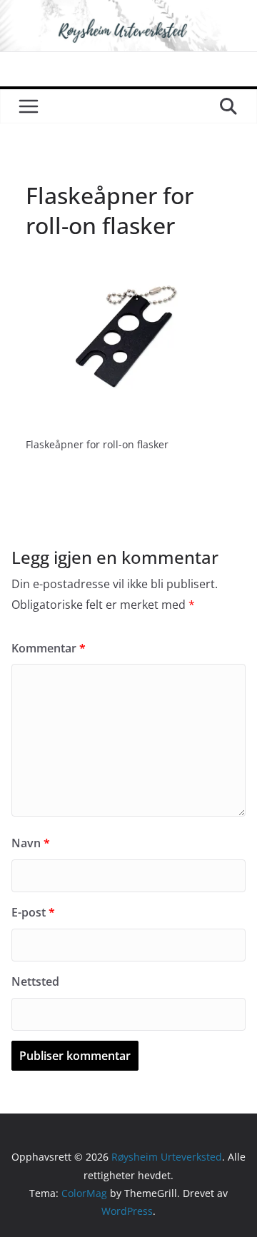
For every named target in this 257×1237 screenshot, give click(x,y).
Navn (30, 843)
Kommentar (48, 648)
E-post (33, 912)
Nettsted (35, 981)
